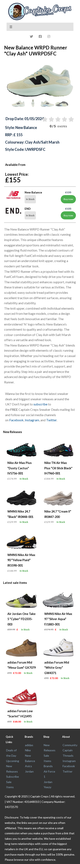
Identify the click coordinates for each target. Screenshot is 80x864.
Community (70, 745)
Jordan (29, 771)
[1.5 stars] (51, 119)
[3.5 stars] (64, 119)
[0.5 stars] (44, 119)
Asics (28, 766)
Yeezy (47, 787)
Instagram (32, 420)
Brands (48, 766)
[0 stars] (41, 119)
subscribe (40, 404)
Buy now (68, 199)
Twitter (51, 420)
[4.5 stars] (71, 119)
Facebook (16, 420)
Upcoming (12, 761)
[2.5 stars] (58, 119)
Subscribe (12, 776)
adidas (29, 745)
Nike (28, 750)
